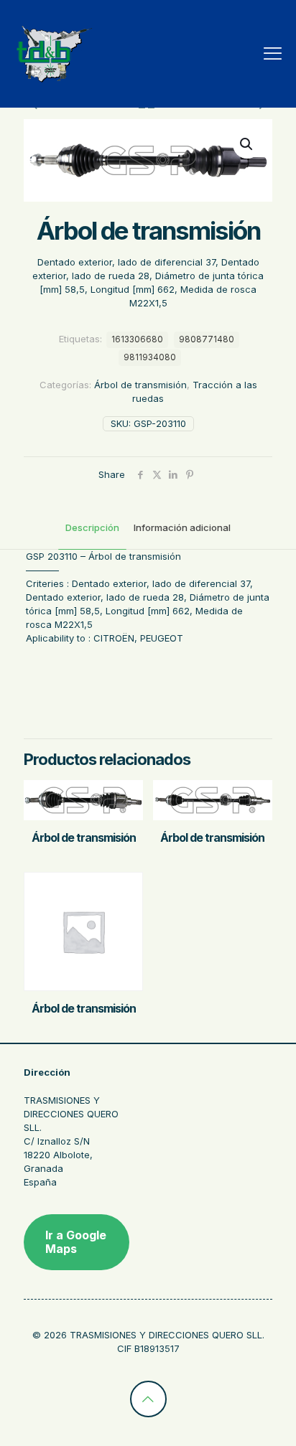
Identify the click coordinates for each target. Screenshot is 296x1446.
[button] (247, 144)
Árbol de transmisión (140, 384)
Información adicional (182, 527)
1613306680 (137, 339)
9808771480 (206, 339)
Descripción (92, 527)
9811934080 (150, 357)
